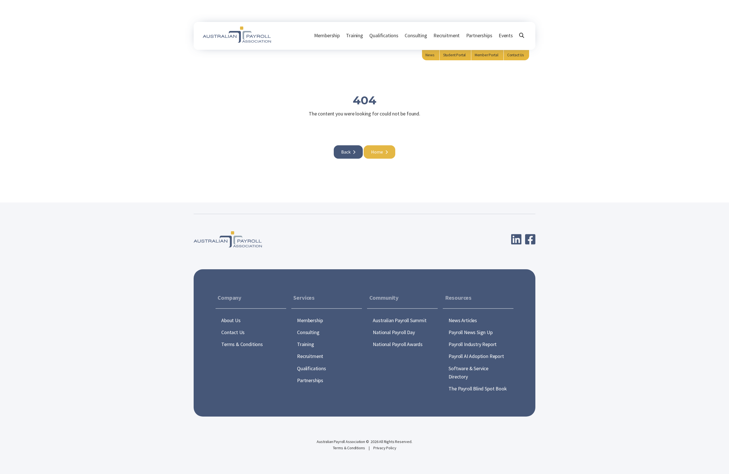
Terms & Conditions (349, 447)
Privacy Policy (384, 447)
